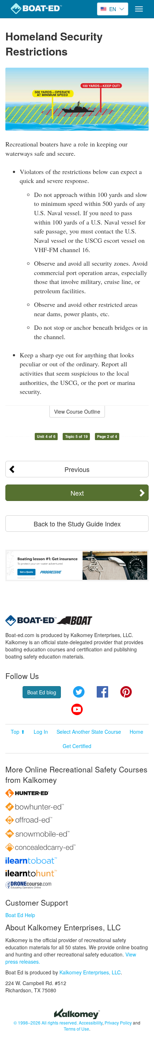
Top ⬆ (18, 731)
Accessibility (90, 1023)
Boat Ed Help (20, 915)
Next (77, 492)
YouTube (77, 709)
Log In (41, 731)
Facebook (102, 692)
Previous (77, 469)
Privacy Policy (118, 1023)
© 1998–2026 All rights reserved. (46, 1023)
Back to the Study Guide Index (77, 523)
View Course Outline (77, 411)
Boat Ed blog (41, 692)
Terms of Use (76, 1029)
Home (136, 731)
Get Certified (77, 745)
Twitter (79, 692)
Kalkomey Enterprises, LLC (90, 972)
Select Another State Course (89, 731)
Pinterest (126, 692)
